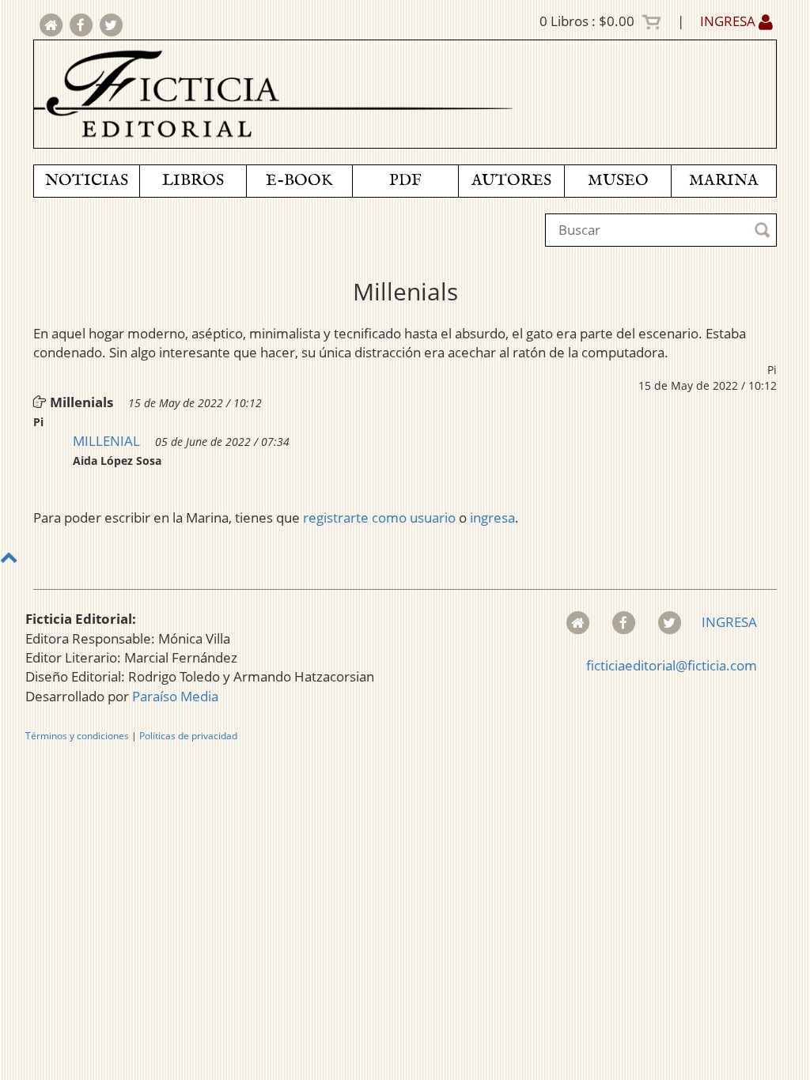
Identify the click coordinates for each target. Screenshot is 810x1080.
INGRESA (729, 21)
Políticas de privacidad (188, 735)
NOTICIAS (86, 181)
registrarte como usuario (379, 517)
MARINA (724, 181)
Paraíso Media (175, 696)
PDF (405, 181)
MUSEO (618, 181)
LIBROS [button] (193, 181)
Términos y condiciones (77, 735)
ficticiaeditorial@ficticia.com (671, 665)
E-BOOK (299, 181)
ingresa (492, 517)
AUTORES (511, 181)
